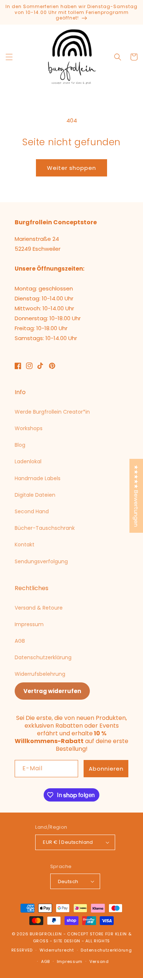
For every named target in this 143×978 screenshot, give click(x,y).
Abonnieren (106, 768)
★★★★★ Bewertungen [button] (136, 496)
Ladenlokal (28, 461)
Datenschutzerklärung (43, 657)
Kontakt (24, 544)
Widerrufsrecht (57, 950)
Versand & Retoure (39, 607)
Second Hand (32, 511)
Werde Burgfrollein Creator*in (52, 411)
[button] (9, 57)
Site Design (67, 941)
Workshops (29, 428)
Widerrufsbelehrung (40, 674)
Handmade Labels (37, 478)
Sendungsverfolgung (41, 561)
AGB (20, 641)
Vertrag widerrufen (52, 691)
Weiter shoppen (71, 168)
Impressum (29, 624)
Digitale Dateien (35, 495)
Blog (20, 445)
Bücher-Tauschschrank (45, 528)
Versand (99, 961)
